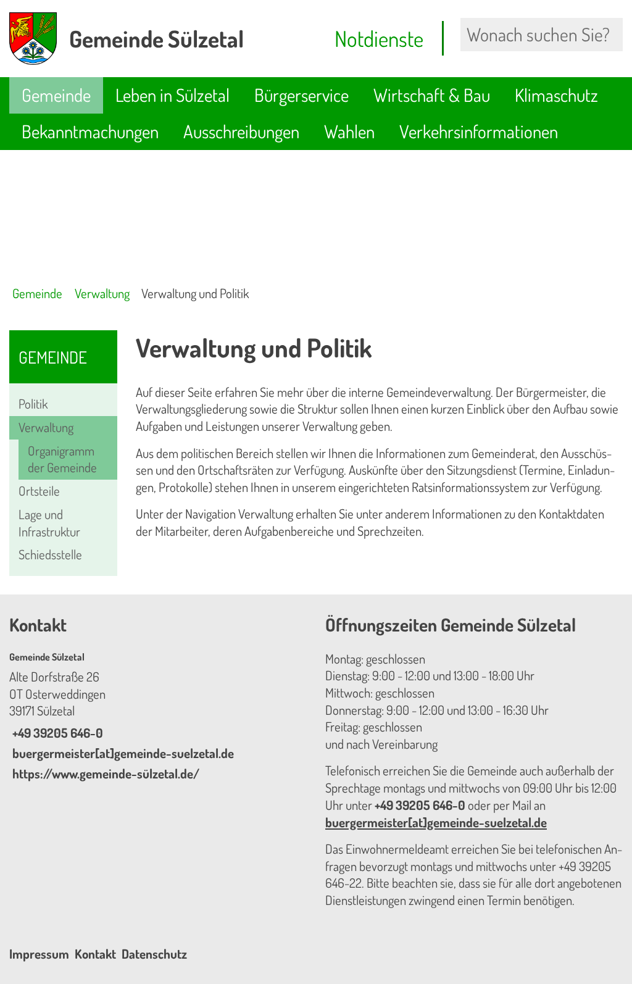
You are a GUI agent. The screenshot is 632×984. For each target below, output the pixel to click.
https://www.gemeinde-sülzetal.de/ (104, 773)
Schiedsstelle (50, 554)
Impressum (39, 954)
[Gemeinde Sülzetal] (158, 717)
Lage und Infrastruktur (49, 523)
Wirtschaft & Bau (431, 94)
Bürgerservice (301, 94)
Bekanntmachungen (90, 131)
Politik (33, 404)
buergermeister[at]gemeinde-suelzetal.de (121, 753)
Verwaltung (102, 293)
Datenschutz (154, 954)
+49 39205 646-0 (56, 733)
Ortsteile (39, 491)
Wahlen (349, 131)
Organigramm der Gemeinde (62, 459)
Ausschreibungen (241, 131)
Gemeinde (56, 94)
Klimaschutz (556, 94)
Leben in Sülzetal (172, 94)
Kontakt (95, 954)
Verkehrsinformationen (478, 131)
